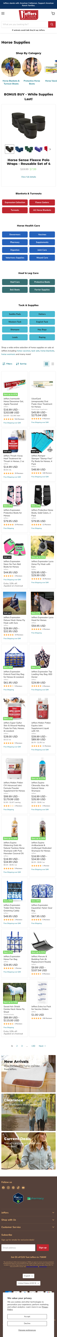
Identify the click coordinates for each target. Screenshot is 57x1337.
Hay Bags (42, 329)
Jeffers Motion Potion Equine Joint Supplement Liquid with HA (41, 726)
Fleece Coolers (42, 202)
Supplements (42, 242)
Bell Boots (15, 289)
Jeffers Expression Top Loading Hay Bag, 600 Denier (41, 674)
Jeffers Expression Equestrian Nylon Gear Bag (41, 908)
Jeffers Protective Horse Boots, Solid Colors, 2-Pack (42, 513)
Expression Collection (15, 202)
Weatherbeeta (9, 1014)
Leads (15, 337)
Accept (27, 1316)
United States (27, 1283)
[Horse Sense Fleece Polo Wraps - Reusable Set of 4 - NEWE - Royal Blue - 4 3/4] (19, 149)
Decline (27, 1323)
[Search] (52, 24)
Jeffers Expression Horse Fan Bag (12, 958)
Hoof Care (15, 282)
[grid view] (46, 364)
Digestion (14, 250)
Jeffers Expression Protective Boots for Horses (13, 513)
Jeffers (6, 407)
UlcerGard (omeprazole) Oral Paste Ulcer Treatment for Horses (41, 402)
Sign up (43, 1247)
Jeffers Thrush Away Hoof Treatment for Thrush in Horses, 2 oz (14, 458)
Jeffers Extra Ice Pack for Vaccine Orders (41, 1008)
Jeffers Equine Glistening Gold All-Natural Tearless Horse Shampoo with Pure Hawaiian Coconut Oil (14, 848)
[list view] (53, 364)
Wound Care (42, 257)
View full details (28, 177)
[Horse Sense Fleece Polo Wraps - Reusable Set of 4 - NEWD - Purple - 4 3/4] (38, 149)
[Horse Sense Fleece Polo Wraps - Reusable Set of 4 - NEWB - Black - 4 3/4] (9, 149)
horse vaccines (23, 350)
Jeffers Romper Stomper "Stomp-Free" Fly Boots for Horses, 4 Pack (41, 459)
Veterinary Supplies (15, 257)
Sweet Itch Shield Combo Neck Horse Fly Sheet (14, 1009)
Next (41, 1046)
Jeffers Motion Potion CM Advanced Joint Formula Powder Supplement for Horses (14, 786)
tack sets (35, 350)
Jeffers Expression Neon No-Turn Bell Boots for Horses (12, 564)
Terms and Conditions (32, 1266)
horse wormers (8, 354)
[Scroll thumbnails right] (49, 149)
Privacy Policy (43, 1266)
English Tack (42, 321)
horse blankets (47, 350)
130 (33, 1046)
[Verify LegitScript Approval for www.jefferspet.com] (18, 1198)
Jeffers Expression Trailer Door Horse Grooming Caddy (12, 908)
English (27, 1276)
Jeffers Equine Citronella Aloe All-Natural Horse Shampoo (40, 786)
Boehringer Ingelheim (39, 409)
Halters (42, 314)
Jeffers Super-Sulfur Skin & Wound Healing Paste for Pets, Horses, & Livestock (14, 726)
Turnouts (15, 210)
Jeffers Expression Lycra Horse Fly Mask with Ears (42, 564)
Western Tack (14, 321)
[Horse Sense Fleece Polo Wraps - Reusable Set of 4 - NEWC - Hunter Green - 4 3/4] (28, 149)
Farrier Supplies (42, 289)
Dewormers (14, 234)
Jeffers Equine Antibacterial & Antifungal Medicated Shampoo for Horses (41, 846)
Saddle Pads (15, 314)
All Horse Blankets (42, 210)
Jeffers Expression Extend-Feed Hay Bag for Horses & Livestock (14, 674)
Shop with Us (8, 1219)
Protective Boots (42, 282)
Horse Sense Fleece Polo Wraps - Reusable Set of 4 (28, 162)
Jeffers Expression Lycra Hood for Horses (42, 619)
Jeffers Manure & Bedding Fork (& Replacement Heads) (41, 959)
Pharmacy (15, 242)
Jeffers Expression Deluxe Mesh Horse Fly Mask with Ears (14, 620)
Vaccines (42, 234)
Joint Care (42, 250)
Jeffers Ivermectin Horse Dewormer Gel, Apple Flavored (14, 401)
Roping (42, 337)
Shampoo (15, 329)
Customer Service (11, 1227)
